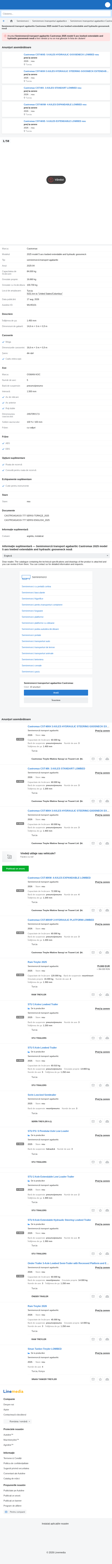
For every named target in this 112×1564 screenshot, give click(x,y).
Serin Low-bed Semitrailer (42, 1095)
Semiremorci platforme (32, 617)
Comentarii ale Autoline (14, 1473)
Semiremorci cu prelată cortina (36, 586)
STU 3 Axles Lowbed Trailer (43, 1004)
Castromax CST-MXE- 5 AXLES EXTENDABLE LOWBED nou (55, 121)
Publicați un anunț (15, 868)
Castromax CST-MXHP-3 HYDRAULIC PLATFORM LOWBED (61, 920)
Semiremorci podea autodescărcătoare (40, 629)
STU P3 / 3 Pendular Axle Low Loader (48, 1131)
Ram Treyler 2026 (37, 1306)
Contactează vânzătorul (15, 1414)
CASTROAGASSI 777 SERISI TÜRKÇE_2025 (27, 515)
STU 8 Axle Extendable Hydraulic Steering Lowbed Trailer (59, 1220)
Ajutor (6, 1409)
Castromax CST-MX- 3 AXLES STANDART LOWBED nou (52, 88)
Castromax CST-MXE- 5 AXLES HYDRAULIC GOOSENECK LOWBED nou (61, 54)
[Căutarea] (108, 14)
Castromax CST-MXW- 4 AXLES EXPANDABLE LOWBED (59, 878)
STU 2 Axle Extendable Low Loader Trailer (51, 1176)
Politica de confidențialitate (16, 1463)
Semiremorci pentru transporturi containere (42, 604)
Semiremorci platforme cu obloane (38, 623)
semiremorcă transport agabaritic (42, 260)
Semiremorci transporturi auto (36, 641)
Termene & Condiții (12, 1458)
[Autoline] (11, 21)
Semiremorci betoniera (32, 659)
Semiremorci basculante (33, 592)
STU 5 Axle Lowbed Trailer (42, 1047)
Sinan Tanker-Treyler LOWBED (45, 1349)
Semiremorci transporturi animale (37, 653)
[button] (107, 4)
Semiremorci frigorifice (32, 598)
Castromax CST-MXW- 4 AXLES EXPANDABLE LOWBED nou (55, 104)
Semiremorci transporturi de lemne (38, 647)
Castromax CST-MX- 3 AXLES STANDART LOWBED (56, 768)
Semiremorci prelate (31, 635)
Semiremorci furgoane (32, 611)
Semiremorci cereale (32, 665)
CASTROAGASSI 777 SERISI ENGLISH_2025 (27, 520)
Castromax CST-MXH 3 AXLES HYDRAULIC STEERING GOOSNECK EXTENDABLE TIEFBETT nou (66, 71)
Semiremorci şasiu (31, 671)
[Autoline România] (19, 4)
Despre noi (9, 1404)
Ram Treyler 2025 (37, 962)
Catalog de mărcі (12, 1478)
